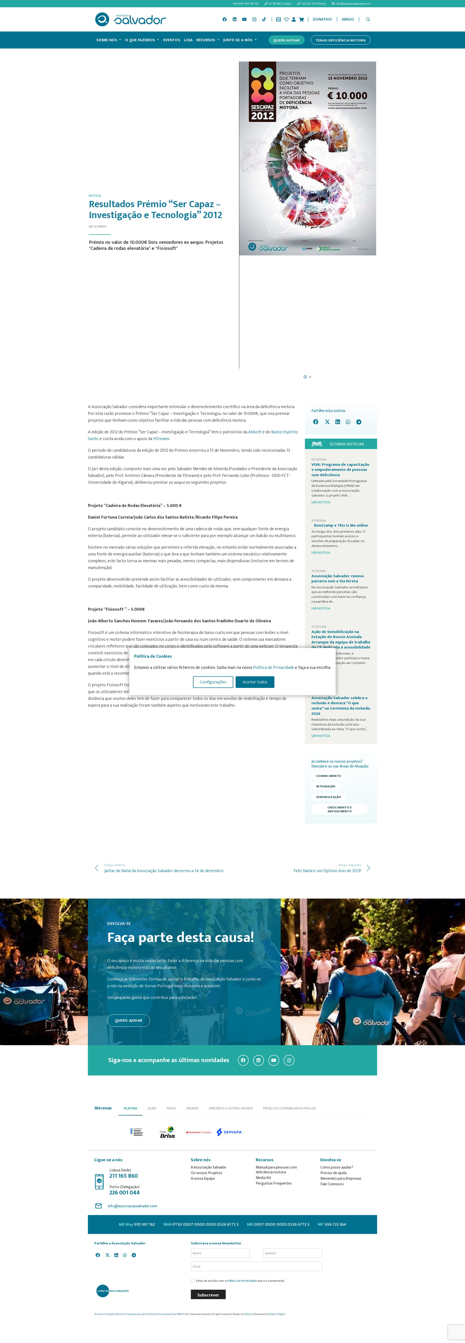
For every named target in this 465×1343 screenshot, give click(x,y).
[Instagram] (254, 19)
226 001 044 (124, 1192)
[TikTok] (264, 19)
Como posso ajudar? (336, 1167)
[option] (137, 1132)
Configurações (213, 682)
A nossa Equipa (203, 1179)
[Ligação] (278, 19)
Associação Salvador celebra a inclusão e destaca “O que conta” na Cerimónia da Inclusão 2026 (340, 706)
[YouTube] (244, 19)
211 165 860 (123, 1176)
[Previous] (246, 215)
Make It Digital (277, 1314)
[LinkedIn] (234, 19)
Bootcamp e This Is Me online (341, 525)
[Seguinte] (368, 215)
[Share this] (317, 422)
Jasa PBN (177, 1314)
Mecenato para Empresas (340, 1179)
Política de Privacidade (242, 1280)
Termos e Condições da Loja (130, 1314)
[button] (368, 19)
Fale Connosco (332, 1184)
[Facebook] (224, 19)
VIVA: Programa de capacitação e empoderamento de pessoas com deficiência (340, 469)
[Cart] (301, 19)
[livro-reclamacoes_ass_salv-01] (112, 1291)
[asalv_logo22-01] (130, 19)
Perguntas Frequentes (274, 1183)
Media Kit (263, 1178)
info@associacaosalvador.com (132, 1206)
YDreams (161, 438)
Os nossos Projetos (206, 1173)
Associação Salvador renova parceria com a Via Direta (337, 579)
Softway (248, 1314)
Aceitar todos (255, 682)
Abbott (254, 432)
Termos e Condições (104, 1314)
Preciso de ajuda (333, 1173)
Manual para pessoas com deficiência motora (276, 1169)
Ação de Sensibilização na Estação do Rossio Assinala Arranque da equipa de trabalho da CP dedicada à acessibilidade (340, 639)
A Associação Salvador (208, 1167)
